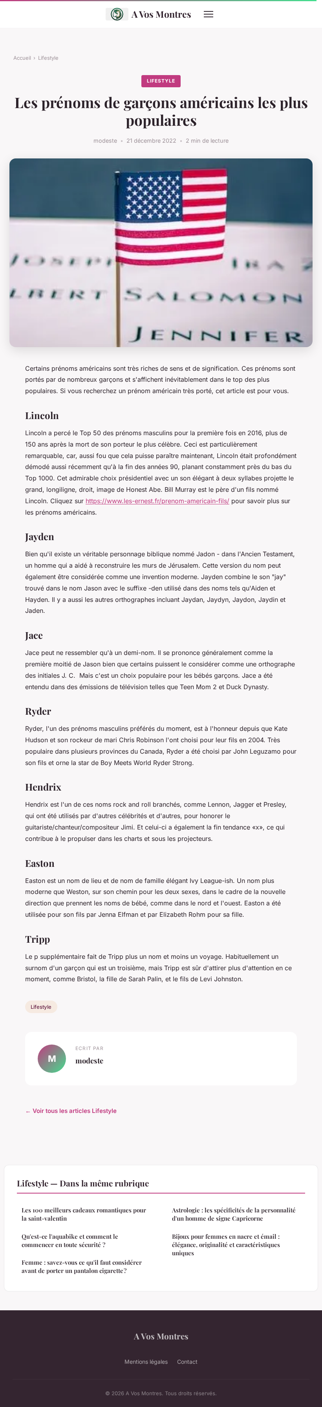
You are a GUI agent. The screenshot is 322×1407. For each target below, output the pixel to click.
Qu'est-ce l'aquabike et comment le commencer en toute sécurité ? (70, 1240)
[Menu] (208, 14)
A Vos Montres (161, 14)
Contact (187, 1361)
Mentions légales (146, 1361)
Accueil (22, 58)
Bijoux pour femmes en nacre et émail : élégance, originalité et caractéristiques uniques (226, 1244)
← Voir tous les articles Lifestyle (71, 1111)
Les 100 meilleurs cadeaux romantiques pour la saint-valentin (84, 1214)
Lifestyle (48, 58)
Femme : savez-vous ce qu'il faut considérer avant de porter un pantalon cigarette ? (82, 1266)
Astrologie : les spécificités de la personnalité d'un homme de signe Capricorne (234, 1214)
